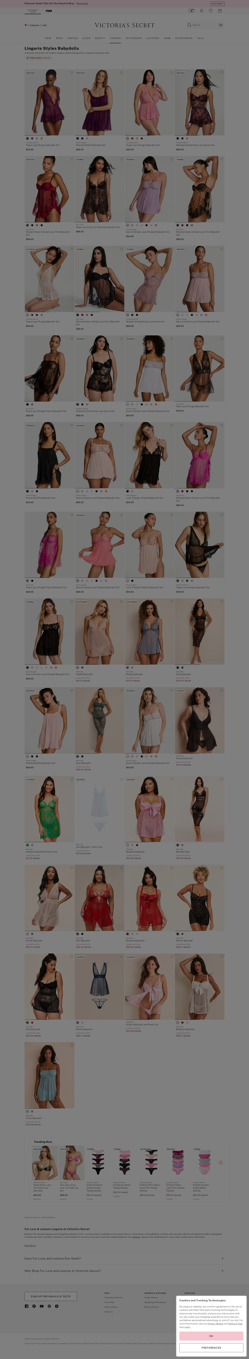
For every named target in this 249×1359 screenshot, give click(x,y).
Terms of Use (235, 1323)
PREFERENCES (211, 1347)
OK (211, 1336)
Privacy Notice (215, 1323)
